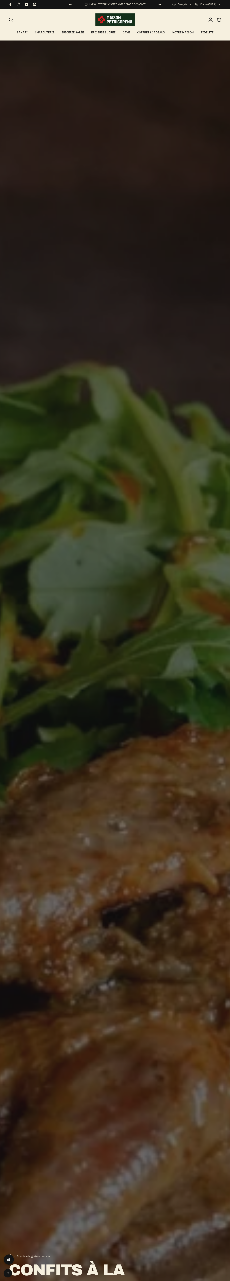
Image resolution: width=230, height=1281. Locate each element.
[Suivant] (160, 4)
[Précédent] (70, 4)
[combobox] (182, 4)
